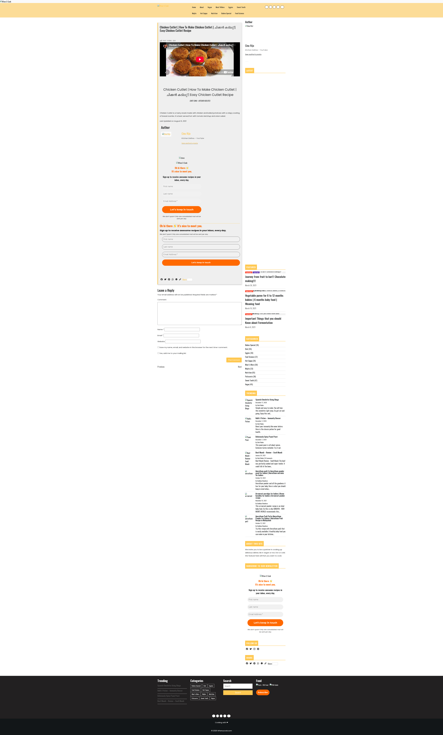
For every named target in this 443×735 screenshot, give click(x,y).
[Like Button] (161, 36)
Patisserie (248, 376)
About (202, 7)
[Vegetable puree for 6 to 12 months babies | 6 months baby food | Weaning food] (265, 291)
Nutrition (214, 13)
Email (160, 335)
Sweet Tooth (241, 7)
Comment (161, 299)
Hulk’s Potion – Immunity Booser (268, 418)
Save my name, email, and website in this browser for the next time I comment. (193, 347)
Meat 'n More (249, 364)
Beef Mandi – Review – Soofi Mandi (269, 452)
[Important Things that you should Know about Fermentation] (265, 314)
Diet (246, 349)
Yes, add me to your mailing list (172, 353)
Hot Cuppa (203, 13)
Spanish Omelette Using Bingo (267, 399)
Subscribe (263, 692)
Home (194, 7)
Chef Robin (260, 405)
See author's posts (190, 143)
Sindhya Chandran (262, 481)
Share (184, 279)
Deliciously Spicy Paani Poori (267, 436)
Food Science (239, 13)
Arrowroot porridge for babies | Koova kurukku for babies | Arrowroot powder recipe (270, 495)
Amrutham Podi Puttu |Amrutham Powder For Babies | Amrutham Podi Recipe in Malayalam (269, 518)
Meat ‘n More (220, 7)
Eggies (230, 7)
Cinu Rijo (186, 133)
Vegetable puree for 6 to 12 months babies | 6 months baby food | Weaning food (264, 299)
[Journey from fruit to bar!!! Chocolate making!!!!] (263, 272)
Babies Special (226, 13)
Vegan (210, 7)
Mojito (194, 13)
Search (238, 693)
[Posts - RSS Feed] (262, 685)
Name (160, 329)
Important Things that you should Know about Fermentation (263, 320)
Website (161, 341)
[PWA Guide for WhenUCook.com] (274, 685)
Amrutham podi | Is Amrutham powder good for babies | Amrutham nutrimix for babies (270, 473)
